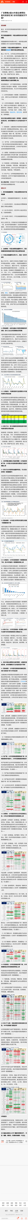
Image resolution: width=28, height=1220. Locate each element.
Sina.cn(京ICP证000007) (10, 1214)
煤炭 (6, 293)
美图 (12, 1203)
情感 (12, 1205)
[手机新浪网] (2, 1)
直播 (7, 1203)
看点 (20, 1203)
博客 (16, 1203)
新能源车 (8, 50)
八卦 (7, 1205)
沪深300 (23, 681)
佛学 (20, 1205)
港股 (13, 2)
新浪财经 (7, 2)
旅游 (16, 1205)
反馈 (16, 1211)
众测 (25, 1205)
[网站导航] (26, 2)
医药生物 (19, 112)
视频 (3, 1203)
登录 (21, 1211)
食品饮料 (12, 112)
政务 (25, 1203)
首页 (6, 1211)
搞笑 (3, 1205)
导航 (11, 1211)
